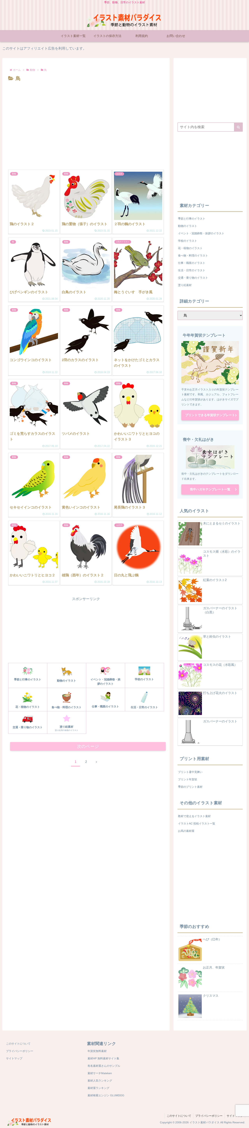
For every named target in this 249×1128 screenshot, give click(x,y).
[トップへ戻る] (243, 1122)
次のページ (88, 746)
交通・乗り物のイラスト (193, 277)
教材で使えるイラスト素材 (194, 816)
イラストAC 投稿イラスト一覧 (196, 823)
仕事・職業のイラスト (191, 262)
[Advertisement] (86, 93)
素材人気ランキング (100, 1080)
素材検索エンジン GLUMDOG (106, 1095)
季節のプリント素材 (190, 786)
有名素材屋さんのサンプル (104, 1065)
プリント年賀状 (187, 779)
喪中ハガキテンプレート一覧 (210, 489)
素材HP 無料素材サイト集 (103, 1058)
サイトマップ (14, 1058)
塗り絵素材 (185, 285)
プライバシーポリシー (19, 1051)
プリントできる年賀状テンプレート (210, 415)
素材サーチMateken (100, 1073)
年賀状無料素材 (97, 1051)
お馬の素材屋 (186, 830)
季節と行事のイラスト (191, 218)
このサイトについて (18, 1043)
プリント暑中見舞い (190, 772)
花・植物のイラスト (190, 248)
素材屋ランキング (98, 1087)
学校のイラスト (187, 240)
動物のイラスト (187, 226)
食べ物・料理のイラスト (193, 255)
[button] (238, 127)
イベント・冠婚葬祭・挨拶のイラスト (201, 233)
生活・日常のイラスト (191, 270)
